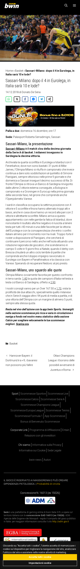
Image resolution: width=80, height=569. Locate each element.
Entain (65, 429)
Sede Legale (54, 450)
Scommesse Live (58, 393)
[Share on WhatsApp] (9, 99)
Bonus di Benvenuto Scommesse (40, 421)
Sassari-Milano (15, 148)
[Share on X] (17, 99)
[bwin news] (12, 5)
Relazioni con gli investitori (40, 435)
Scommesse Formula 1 (29, 416)
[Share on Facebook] (25, 99)
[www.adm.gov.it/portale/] (40, 503)
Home (9, 70)
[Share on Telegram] (41, 99)
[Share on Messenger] (33, 99)
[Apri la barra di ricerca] (66, 5)
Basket (19, 70)
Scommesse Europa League (27, 410)
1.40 (24, 278)
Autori (47, 459)
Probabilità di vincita (48, 483)
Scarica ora (22, 324)
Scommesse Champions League (40, 404)
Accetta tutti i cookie (40, 557)
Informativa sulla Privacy (46, 444)
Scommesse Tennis (57, 410)
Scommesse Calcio (27, 399)
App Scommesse (55, 416)
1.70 (58, 288)
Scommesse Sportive (33, 393)
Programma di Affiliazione (45, 429)
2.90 (52, 282)
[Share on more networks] (50, 99)
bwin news (35, 459)
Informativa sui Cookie (32, 450)
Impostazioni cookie (40, 563)
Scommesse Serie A (53, 399)
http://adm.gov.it (60, 521)
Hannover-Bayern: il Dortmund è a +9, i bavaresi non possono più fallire (21, 360)
